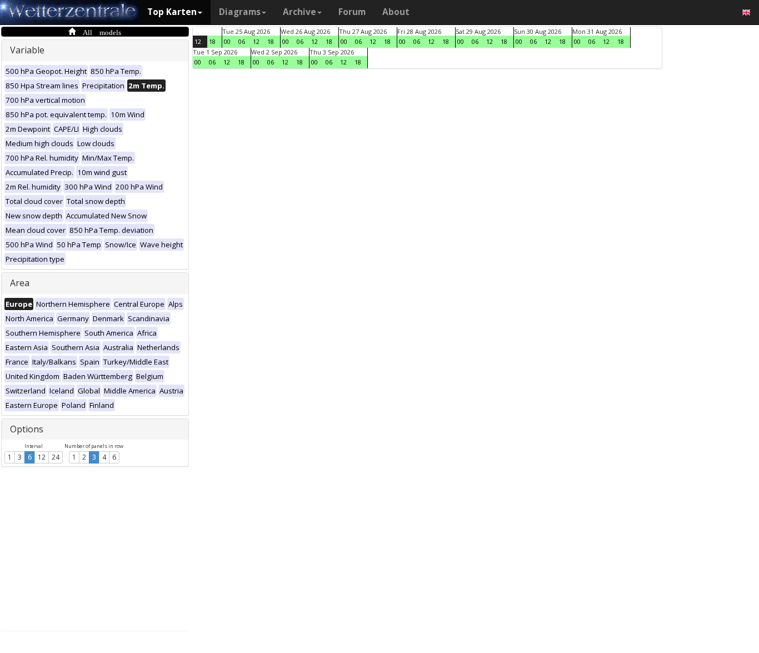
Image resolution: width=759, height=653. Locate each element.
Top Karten (172, 12)
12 (42, 457)
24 (55, 457)
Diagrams (240, 12)
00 (227, 41)
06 (241, 41)
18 (212, 41)
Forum (352, 12)
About (396, 12)
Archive (299, 12)
